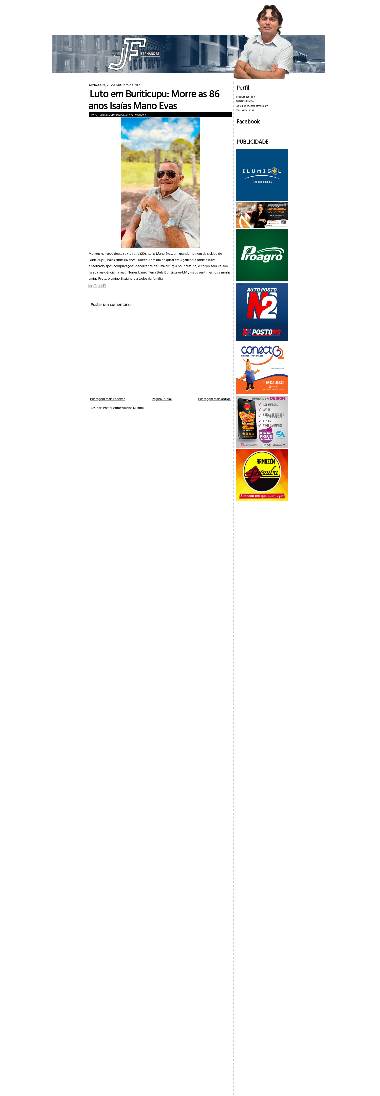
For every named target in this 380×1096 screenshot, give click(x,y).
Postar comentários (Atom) (123, 407)
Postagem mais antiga (214, 398)
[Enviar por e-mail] (90, 286)
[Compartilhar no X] (100, 286)
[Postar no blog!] (95, 286)
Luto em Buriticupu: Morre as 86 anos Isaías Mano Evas (154, 99)
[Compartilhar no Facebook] (104, 286)
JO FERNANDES (137, 115)
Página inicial (162, 398)
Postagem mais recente (107, 398)
